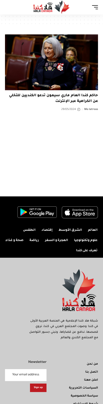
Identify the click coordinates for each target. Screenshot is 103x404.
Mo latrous (91, 109)
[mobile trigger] (94, 7)
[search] (8, 7)
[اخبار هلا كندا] (51, 7)
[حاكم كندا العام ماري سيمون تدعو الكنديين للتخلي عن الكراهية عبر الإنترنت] (51, 62)
